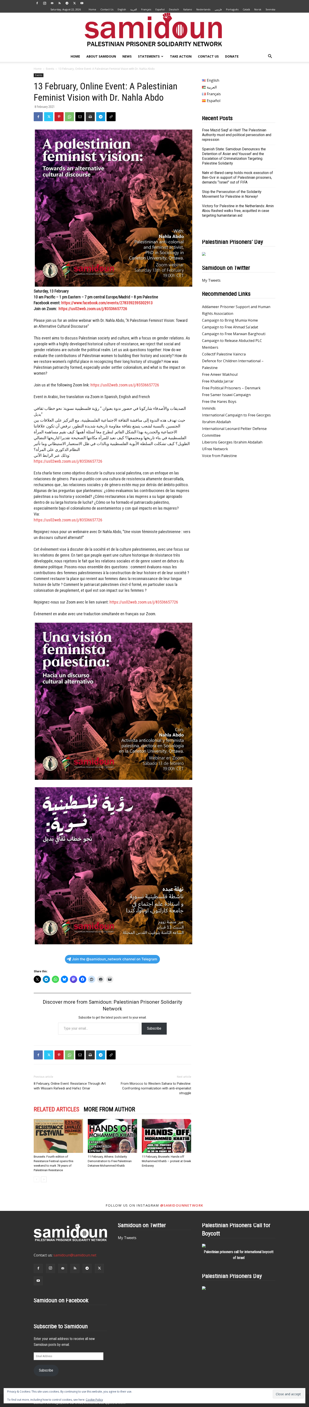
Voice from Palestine (219, 455)
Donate (232, 56)
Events (50, 69)
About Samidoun (101, 56)
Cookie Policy (94, 1400)
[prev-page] (36, 1179)
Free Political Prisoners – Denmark (231, 387)
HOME (75, 56)
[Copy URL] (111, 116)
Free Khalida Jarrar (218, 381)
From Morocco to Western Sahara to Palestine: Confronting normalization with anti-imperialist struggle (156, 1088)
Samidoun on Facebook (61, 1300)
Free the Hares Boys (219, 401)
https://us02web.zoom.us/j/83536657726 (93, 308)
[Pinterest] (59, 116)
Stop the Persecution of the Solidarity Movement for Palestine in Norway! (231, 194)
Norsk (257, 9)
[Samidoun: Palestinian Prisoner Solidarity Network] (154, 32)
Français (146, 9)
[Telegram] (67, 3)
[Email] (79, 116)
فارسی (218, 9)
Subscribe (154, 1028)
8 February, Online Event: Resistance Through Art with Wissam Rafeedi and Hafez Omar (70, 1086)
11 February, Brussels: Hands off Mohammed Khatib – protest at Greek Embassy (166, 1161)
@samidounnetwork (181, 1205)
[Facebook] (37, 3)
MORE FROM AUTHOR (109, 1109)
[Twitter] (74, 3)
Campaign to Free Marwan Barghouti (233, 333)
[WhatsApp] (69, 116)
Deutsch (174, 9)
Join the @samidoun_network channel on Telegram (114, 959)
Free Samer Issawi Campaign (226, 394)
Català (246, 9)
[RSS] (59, 3)
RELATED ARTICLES (56, 1109)
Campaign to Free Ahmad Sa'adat (230, 327)
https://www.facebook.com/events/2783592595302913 (107, 302)
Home (92, 9)
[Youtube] (81, 3)
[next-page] (44, 1179)
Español (160, 9)
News (127, 56)
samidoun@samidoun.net (74, 1255)
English (122, 9)
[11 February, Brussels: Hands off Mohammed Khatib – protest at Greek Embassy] (166, 1136)
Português (232, 9)
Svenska (270, 9)
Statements (149, 56)
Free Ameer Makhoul (220, 374)
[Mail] (52, 3)
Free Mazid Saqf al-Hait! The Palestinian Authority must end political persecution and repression (236, 135)
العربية (133, 9)
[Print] (90, 116)
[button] (269, 56)
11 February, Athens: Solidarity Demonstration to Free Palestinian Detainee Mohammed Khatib (110, 1161)
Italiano (187, 9)
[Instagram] (44, 3)
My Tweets (211, 280)
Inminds (209, 408)
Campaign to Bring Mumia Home (230, 320)
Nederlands (203, 9)
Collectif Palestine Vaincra (224, 354)
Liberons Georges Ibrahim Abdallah (232, 442)
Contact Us (106, 9)
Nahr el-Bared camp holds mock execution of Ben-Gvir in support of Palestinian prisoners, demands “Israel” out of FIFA (237, 177)
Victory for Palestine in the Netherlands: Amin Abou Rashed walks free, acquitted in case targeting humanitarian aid (238, 211)
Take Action (181, 56)
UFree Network (215, 448)
